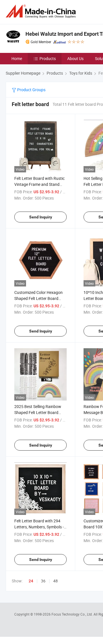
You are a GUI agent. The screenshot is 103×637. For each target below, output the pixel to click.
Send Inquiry (40, 217)
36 (43, 581)
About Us (75, 58)
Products (47, 58)
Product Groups (30, 89)
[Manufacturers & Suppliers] (42, 11)
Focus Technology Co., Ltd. (73, 614)
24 (31, 581)
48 (55, 581)
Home (16, 58)
